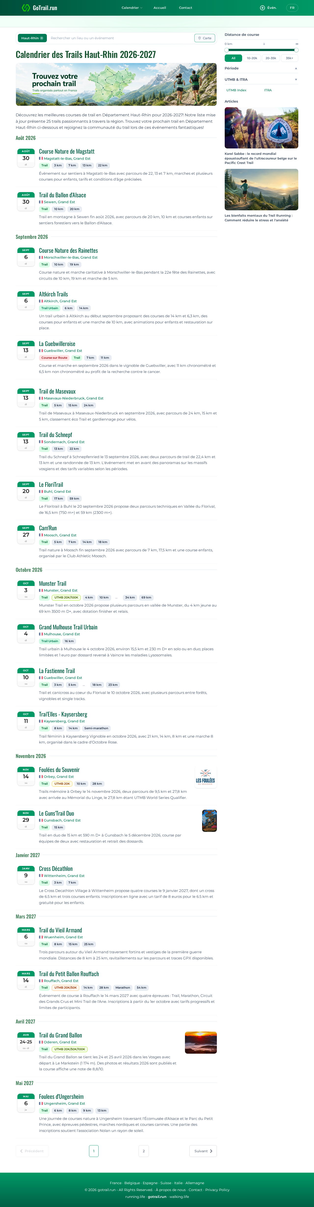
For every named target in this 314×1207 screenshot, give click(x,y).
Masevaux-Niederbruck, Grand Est (74, 398)
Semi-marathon (96, 728)
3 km (58, 165)
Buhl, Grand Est (57, 491)
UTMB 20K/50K (65, 987)
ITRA (268, 90)
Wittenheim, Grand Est (64, 876)
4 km (89, 597)
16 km (69, 641)
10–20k (252, 58)
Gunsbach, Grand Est (62, 820)
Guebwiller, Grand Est (63, 350)
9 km (87, 1110)
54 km (141, 987)
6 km (69, 308)
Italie (178, 1183)
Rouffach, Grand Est (61, 981)
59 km (74, 498)
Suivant (201, 1151)
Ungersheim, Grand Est (64, 1103)
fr (292, 8)
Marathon (123, 987)
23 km (113, 685)
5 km (58, 405)
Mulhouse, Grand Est (62, 634)
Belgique (132, 1183)
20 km (74, 209)
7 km (72, 165)
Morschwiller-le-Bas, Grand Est (71, 257)
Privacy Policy (217, 1190)
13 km (87, 165)
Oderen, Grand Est (60, 1042)
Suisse (165, 1183)
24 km (88, 405)
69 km (146, 597)
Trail (44, 165)
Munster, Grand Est (61, 590)
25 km (88, 944)
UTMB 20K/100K (66, 597)
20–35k (271, 58)
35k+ (289, 58)
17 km (58, 498)
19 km (74, 264)
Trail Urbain (49, 308)
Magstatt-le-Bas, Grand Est (67, 158)
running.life (135, 1196)
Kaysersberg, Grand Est (64, 721)
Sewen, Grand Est (59, 202)
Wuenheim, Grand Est (63, 937)
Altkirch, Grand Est (60, 301)
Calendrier (130, 8)
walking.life (179, 1196)
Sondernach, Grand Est (64, 442)
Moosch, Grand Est (60, 535)
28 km (97, 783)
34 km (130, 597)
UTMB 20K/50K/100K (69, 1049)
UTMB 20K (62, 783)
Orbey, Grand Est (59, 776)
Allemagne (194, 1183)
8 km (58, 728)
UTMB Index (236, 90)
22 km (102, 165)
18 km (102, 542)
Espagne (150, 1183)
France (115, 1183)
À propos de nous (171, 1190)
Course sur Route (54, 357)
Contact (185, 8)
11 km (105, 357)
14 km (83, 308)
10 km (58, 209)
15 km (72, 405)
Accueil (160, 8)
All (233, 58)
